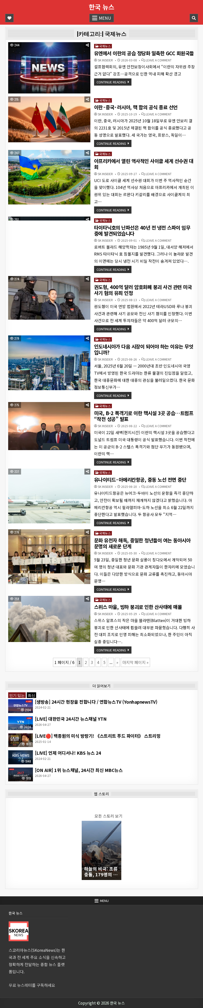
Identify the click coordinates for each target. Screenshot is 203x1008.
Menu (105, 18)
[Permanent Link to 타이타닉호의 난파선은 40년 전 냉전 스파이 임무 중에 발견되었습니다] (49, 218)
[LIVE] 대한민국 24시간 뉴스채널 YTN (71, 718)
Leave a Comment (159, 60)
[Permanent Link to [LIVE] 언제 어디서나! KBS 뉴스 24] (20, 757)
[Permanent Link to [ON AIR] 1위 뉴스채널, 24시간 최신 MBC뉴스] (20, 774)
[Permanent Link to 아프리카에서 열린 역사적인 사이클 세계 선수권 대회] (49, 177)
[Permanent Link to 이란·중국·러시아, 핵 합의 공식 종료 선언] (49, 119)
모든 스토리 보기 (109, 816)
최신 (31, 695)
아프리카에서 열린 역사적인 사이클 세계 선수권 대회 (143, 163)
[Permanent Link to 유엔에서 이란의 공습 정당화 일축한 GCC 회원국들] (49, 67)
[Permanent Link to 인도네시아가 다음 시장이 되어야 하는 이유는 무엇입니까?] (49, 362)
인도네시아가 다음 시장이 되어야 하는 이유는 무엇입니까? (143, 349)
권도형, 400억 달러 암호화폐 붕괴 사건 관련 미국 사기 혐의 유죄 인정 (143, 289)
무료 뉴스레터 (20, 985)
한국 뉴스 (101, 6)
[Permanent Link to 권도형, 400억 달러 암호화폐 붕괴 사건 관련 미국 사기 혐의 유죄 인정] (49, 298)
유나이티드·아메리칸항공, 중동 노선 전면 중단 (140, 479)
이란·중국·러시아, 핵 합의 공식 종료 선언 (136, 107)
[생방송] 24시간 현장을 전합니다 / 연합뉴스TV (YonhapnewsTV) (96, 701)
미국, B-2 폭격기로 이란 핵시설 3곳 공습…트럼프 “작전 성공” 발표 (143, 415)
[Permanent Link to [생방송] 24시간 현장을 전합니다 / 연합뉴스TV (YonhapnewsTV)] (20, 706)
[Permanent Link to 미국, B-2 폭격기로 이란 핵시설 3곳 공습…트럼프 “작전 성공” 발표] (49, 426)
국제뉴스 (105, 46)
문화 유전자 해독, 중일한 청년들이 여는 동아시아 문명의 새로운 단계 (142, 543)
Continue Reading (111, 82)
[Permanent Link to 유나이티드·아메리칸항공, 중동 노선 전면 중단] (49, 496)
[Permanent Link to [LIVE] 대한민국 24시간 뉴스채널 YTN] (20, 723)
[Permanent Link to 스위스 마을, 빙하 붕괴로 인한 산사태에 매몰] (49, 619)
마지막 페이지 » (135, 662)
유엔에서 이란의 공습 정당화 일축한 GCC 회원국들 (144, 53)
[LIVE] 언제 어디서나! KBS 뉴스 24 (68, 753)
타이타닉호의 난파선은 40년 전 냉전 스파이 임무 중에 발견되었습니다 (142, 230)
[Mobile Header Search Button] (194, 18)
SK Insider (105, 60)
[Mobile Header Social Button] (9, 18)
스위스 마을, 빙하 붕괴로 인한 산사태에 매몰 (138, 606)
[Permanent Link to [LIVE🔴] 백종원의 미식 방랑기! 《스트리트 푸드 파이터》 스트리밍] (20, 740)
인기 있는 (17, 695)
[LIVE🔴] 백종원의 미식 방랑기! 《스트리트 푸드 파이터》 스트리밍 (98, 736)
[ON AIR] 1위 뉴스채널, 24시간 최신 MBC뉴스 (79, 770)
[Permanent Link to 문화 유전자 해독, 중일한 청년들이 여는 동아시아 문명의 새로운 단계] (49, 556)
